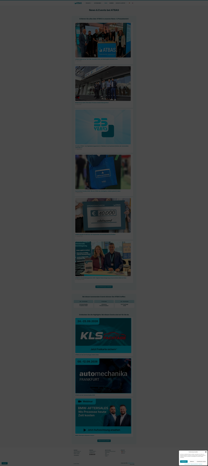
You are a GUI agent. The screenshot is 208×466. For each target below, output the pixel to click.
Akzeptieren (184, 461)
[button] (205, 451)
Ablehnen (192, 461)
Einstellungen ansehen (201, 461)
